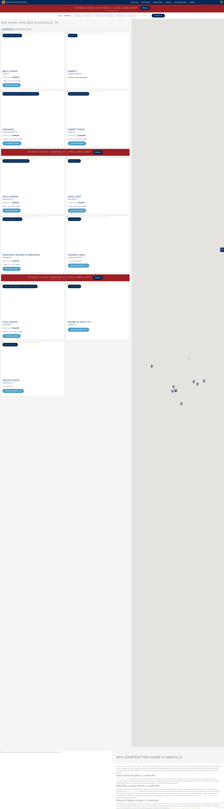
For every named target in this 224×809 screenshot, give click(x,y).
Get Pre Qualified (180, 2)
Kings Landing (10, 197)
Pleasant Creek (76, 255)
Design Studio (157, 2)
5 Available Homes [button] (77, 210)
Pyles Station (9, 322)
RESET (144, 15)
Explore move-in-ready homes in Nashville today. (185, 808)
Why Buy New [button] (145, 2)
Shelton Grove (10, 380)
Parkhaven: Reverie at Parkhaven (21, 255)
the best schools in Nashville (207, 795)
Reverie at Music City (79, 322)
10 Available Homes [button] (12, 143)
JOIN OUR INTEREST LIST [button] (78, 265)
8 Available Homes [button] (11, 85)
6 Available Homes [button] (77, 143)
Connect (168, 2)
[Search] (221, 2)
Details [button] (145, 8)
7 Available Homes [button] (11, 210)
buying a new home (131, 791)
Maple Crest (75, 197)
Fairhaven (8, 130)
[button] (194, 381)
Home (60, 15)
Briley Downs (10, 71)
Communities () (7, 29)
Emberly (72, 71)
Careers (192, 2)
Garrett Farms (76, 130)
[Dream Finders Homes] (14, 2)
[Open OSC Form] (222, 250)
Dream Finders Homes (123, 779)
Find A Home (134, 2)
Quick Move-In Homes (23, 29)
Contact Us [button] (158, 15)
